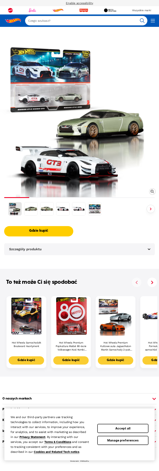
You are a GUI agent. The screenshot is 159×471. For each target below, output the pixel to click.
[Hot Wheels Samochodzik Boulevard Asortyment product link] (26, 316)
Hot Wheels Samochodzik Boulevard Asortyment (26, 344)
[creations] (110, 10)
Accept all (122, 428)
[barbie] (32, 10)
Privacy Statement (32, 437)
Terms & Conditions (57, 442)
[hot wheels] (58, 10)
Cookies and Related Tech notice (56, 451)
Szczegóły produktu (25, 249)
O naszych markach (17, 398)
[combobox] (86, 20)
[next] (152, 282)
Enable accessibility (79, 3)
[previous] (136, 282)
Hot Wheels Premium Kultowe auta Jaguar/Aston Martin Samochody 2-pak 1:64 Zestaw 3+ (115, 346)
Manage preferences (123, 440)
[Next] (151, 209)
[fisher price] (84, 10)
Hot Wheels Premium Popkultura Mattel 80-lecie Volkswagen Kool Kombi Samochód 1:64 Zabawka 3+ (71, 346)
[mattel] (10, 10)
